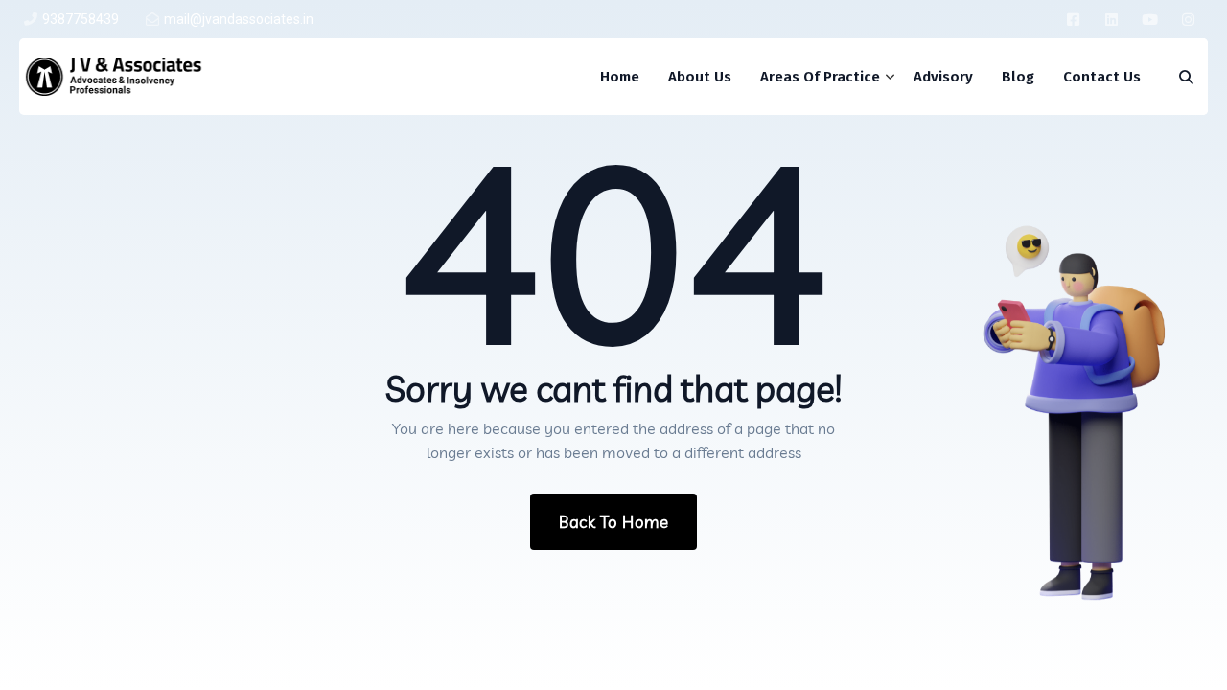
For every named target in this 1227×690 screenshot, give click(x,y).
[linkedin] (1112, 19)
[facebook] (1073, 19)
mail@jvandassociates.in (238, 19)
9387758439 (80, 19)
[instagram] (1188, 19)
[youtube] (1150, 19)
